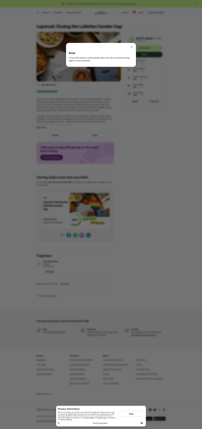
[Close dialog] (131, 47)
